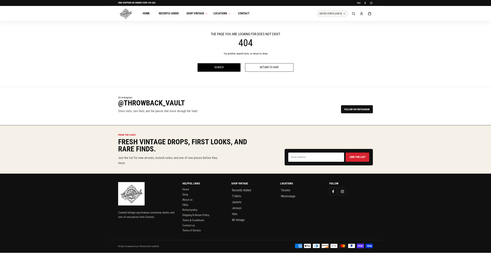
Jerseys (236, 208)
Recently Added (241, 190)
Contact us (188, 225)
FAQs (185, 205)
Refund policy (189, 210)
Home (185, 189)
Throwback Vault (132, 246)
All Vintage (238, 220)
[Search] (353, 13)
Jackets (236, 202)
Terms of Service (191, 230)
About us (187, 199)
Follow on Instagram (357, 109)
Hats (234, 214)
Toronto (285, 190)
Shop (185, 194)
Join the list (357, 157)
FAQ (359, 3)
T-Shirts (236, 196)
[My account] (361, 13)
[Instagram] (371, 3)
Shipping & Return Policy (195, 215)
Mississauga (288, 196)
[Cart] (369, 13)
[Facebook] (365, 3)
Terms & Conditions (193, 220)
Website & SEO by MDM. (149, 246)
